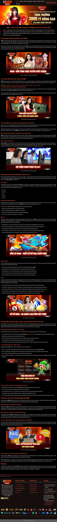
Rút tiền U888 (33, 490)
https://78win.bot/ (48, 504)
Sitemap (18, 492)
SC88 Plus (50, 502)
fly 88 (29, 474)
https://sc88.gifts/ (17, 474)
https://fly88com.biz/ (18, 85)
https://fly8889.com (3, 474)
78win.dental (2, 476)
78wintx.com (8, 476)
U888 (17, 1)
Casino (21, 1)
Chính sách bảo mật (20, 486)
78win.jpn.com (53, 474)
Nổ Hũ (39, 1)
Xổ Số (25, 1)
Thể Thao (30, 1)
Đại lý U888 (18, 490)
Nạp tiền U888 (33, 488)
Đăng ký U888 (33, 484)
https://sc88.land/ (24, 474)
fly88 (34, 85)
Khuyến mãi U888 (34, 492)
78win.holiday (42, 474)
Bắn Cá (35, 1)
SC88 (31, 85)
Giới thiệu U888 (19, 484)
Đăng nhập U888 (34, 486)
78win (50, 503)
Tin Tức (18, 3)
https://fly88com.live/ (10, 85)
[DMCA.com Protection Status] (4, 498)
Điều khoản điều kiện (20, 488)
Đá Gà (42, 1)
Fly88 (35, 474)
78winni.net (47, 474)
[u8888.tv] (7, 3)
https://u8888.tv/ (30, 334)
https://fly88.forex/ (26, 85)
